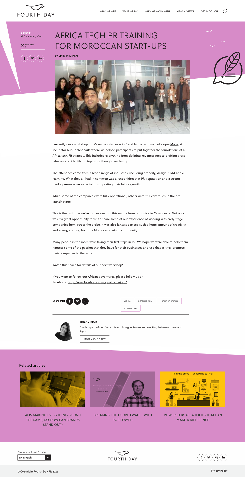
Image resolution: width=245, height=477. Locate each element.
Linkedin (41, 58)
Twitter (33, 58)
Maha (174, 144)
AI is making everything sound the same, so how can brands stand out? (53, 419)
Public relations (169, 301)
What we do (130, 11)
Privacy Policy (219, 470)
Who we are (108, 11)
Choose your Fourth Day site (32, 452)
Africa (127, 301)
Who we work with (157, 11)
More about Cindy (95, 339)
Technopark (81, 150)
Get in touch (209, 11)
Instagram (216, 457)
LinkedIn (224, 457)
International (145, 301)
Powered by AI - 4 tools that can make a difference (193, 417)
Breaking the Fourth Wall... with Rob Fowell (123, 417)
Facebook (25, 58)
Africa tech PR (62, 155)
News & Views (185, 11)
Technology (130, 308)
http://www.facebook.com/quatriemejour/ (97, 282)
